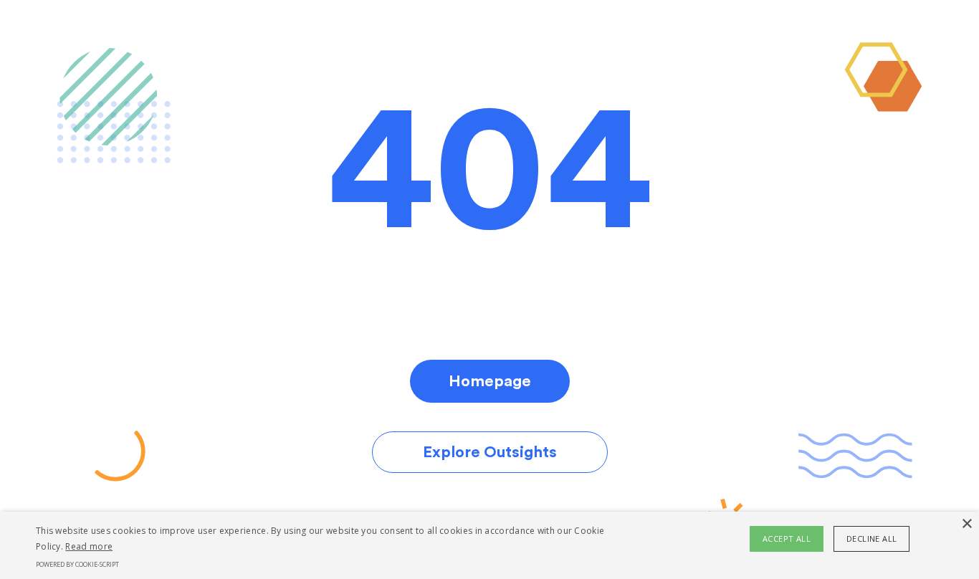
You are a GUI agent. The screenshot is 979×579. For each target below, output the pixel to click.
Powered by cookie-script (77, 564)
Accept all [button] (787, 538)
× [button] (966, 524)
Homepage (490, 381)
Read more (89, 546)
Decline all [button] (871, 538)
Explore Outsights (490, 452)
